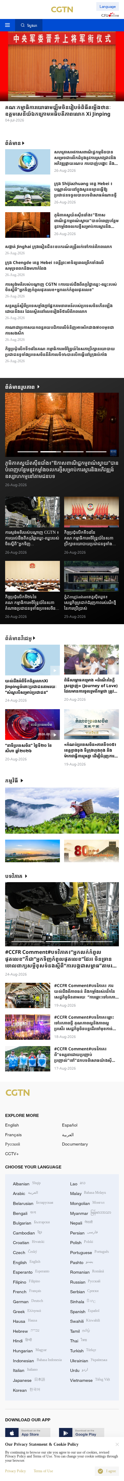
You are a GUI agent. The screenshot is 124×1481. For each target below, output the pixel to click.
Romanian (87, 1271)
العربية (68, 1134)
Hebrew (26, 1330)
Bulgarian (31, 1222)
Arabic (25, 1193)
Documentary (75, 1143)
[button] (18, 96)
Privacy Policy (15, 1471)
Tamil (80, 1330)
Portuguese (89, 1252)
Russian (85, 1281)
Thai (78, 1340)
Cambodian (27, 1232)
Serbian (84, 1291)
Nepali (81, 1222)
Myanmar (90, 1212)
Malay (88, 1193)
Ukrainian (88, 1360)
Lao (78, 1183)
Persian (84, 1232)
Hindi (22, 1340)
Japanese (29, 1379)
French (27, 1291)
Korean (26, 1389)
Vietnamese (90, 1379)
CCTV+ (12, 1153)
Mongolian (87, 1203)
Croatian (28, 1242)
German (28, 1301)
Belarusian (33, 1203)
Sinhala (83, 1301)
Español (69, 1124)
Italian (25, 1369)
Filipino (26, 1281)
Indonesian (37, 1360)
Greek (27, 1311)
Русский (12, 1143)
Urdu (79, 1369)
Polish (81, 1242)
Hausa (25, 1320)
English (12, 1124)
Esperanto (31, 1271)
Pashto (81, 1262)
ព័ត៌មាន (13, 143)
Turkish (83, 1350)
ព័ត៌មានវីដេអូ (18, 638)
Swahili (85, 1320)
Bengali (24, 1212)
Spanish (85, 1311)
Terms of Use (43, 1471)
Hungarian (30, 1350)
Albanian (27, 1183)
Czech (25, 1252)
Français (13, 1134)
